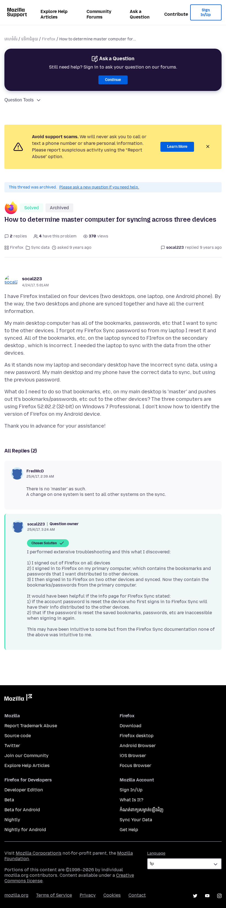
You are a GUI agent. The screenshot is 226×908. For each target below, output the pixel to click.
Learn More (177, 146)
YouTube (207, 896)
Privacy (88, 895)
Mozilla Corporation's (38, 853)
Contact (137, 895)
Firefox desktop (137, 735)
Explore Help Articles (54, 14)
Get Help (129, 829)
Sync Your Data (136, 819)
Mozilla (18, 698)
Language (156, 853)
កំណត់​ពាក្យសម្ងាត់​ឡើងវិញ (141, 809)
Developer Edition (23, 789)
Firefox (48, 39)
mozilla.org (16, 895)
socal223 (32, 278)
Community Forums (99, 14)
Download (130, 725)
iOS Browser (133, 755)
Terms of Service (54, 895)
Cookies (112, 895)
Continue (113, 79)
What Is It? (131, 799)
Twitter (12, 745)
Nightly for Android (25, 829)
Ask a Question (140, 14)
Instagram (219, 896)
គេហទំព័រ (10, 39)
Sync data (40, 247)
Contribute (176, 14)
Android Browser (138, 745)
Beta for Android (22, 809)
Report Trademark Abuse (30, 725)
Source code (17, 735)
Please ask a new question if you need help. (99, 187)
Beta (9, 799)
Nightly (12, 819)
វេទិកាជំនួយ (29, 39)
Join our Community (26, 755)
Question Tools (19, 100)
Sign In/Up (206, 12)
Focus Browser (135, 765)
